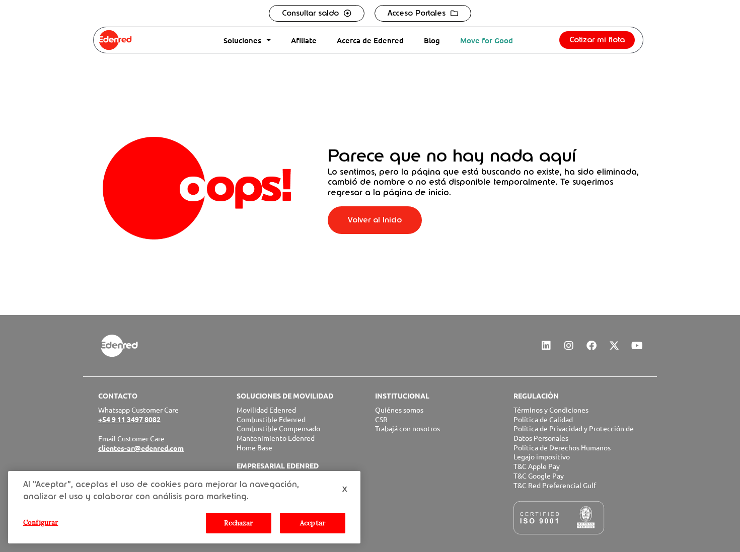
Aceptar (312, 523)
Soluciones (242, 40)
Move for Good (486, 40)
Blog (432, 40)
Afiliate (304, 40)
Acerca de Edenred (370, 40)
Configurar (40, 522)
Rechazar (238, 523)
